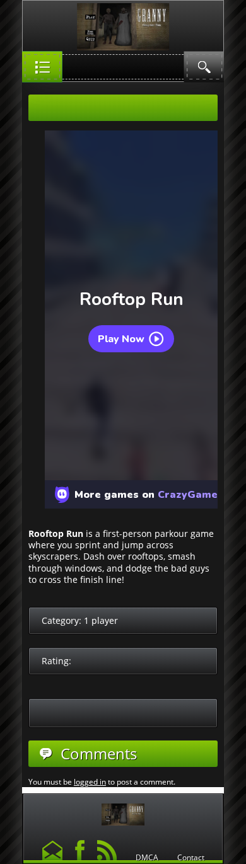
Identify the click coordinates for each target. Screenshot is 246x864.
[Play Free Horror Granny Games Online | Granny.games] (123, 811)
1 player (101, 620)
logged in (90, 781)
